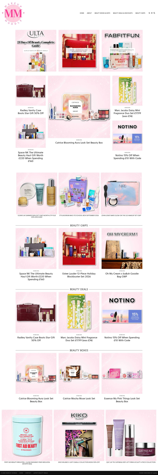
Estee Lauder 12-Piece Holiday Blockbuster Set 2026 (79, 275)
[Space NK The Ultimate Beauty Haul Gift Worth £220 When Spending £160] (31, 133)
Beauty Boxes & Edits (102, 13)
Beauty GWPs (140, 13)
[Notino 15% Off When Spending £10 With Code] (127, 136)
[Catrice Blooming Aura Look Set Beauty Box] (79, 107)
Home (82, 13)
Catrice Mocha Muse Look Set (79, 398)
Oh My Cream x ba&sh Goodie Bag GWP (122, 275)
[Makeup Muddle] (13, 13)
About (89, 13)
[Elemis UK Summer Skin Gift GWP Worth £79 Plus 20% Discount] (36, 193)
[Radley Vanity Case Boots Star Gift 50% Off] (31, 91)
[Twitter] (149, 13)
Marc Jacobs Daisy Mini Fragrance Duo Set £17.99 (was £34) (127, 113)
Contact (28, 473)
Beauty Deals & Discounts (123, 13)
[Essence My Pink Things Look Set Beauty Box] (122, 373)
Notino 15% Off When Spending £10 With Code (127, 157)
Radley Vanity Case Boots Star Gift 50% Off (31, 112)
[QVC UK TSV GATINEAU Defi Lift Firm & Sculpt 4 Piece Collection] (131, 435)
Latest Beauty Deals (40, 473)
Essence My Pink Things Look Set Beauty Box (122, 400)
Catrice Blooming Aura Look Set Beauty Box (79, 142)
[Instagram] (151, 13)
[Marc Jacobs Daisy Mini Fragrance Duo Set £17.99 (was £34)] (127, 91)
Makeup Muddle (11, 473)
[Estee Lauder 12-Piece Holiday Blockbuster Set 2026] (79, 248)
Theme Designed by (148, 473)
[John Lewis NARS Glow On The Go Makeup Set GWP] (121, 193)
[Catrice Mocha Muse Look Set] (79, 373)
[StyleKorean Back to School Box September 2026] (79, 193)
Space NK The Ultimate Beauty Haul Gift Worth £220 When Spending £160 (30, 157)
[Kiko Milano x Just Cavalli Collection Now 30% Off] (79, 435)
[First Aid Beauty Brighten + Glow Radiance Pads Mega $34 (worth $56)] (27, 435)
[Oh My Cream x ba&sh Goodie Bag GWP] (122, 248)
